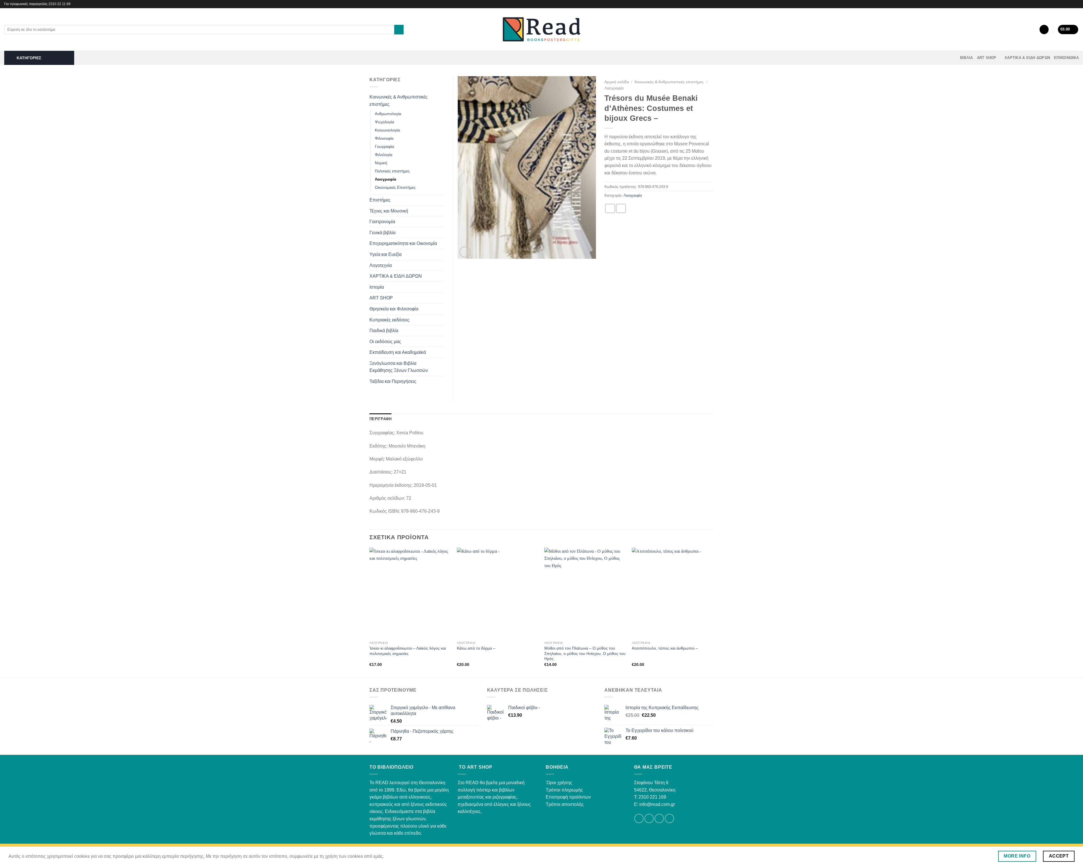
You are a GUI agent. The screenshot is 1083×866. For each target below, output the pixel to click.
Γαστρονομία (382, 221)
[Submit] (399, 29)
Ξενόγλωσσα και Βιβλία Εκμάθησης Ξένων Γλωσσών (398, 367)
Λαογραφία (614, 88)
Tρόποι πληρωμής (564, 790)
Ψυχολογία (384, 122)
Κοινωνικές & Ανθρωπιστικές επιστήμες (669, 82)
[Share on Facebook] (610, 208)
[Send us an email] (659, 818)
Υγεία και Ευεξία (385, 254)
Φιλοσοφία (384, 138)
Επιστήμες (380, 200)
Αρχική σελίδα (616, 82)
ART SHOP (986, 58)
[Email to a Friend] (621, 208)
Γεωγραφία (384, 146)
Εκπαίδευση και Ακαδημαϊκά (397, 352)
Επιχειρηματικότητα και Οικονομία (403, 243)
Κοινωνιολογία (387, 130)
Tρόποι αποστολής (565, 804)
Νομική (381, 163)
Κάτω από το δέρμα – (476, 648)
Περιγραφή (380, 419)
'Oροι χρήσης (559, 782)
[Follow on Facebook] (1070, 4)
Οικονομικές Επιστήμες (395, 187)
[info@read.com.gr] (1062, 4)
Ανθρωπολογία (388, 113)
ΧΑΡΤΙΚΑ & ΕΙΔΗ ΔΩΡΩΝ (1027, 58)
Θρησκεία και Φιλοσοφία (393, 308)
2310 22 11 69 (60, 4)
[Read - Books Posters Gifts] (541, 29)
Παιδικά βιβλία (383, 330)
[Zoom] (464, 252)
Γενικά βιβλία (382, 232)
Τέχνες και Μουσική (388, 211)
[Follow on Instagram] (1076, 4)
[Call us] (669, 818)
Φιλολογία (383, 154)
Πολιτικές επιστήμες (392, 171)
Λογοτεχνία (380, 265)
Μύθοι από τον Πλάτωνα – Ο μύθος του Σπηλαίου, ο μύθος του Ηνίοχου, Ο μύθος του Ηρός (585, 653)
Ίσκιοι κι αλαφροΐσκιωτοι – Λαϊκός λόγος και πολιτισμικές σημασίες (407, 651)
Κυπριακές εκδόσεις (389, 319)
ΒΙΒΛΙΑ (966, 58)
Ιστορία (376, 287)
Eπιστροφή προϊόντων (568, 797)
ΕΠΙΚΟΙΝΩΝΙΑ (1066, 58)
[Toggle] (442, 100)
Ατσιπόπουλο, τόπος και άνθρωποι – (665, 648)
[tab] (380, 419)
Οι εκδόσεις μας (385, 341)
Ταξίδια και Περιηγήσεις (392, 381)
